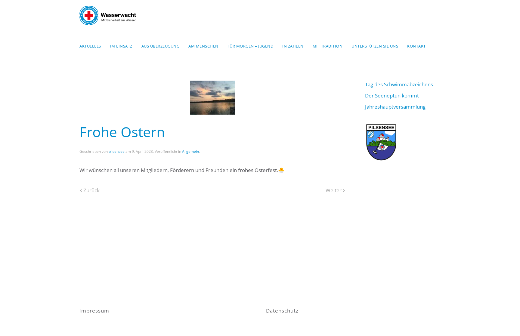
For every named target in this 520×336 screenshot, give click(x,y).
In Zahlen (293, 46)
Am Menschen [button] (203, 46)
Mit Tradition (328, 46)
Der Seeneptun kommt (392, 95)
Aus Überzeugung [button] (160, 46)
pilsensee (117, 151)
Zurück (91, 190)
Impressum (94, 310)
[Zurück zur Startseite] (107, 15)
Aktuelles (90, 46)
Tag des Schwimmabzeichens (399, 84)
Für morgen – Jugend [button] (251, 46)
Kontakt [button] (416, 46)
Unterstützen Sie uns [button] (374, 46)
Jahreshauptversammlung (395, 106)
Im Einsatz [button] (121, 46)
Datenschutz (282, 310)
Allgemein (190, 151)
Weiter (334, 190)
